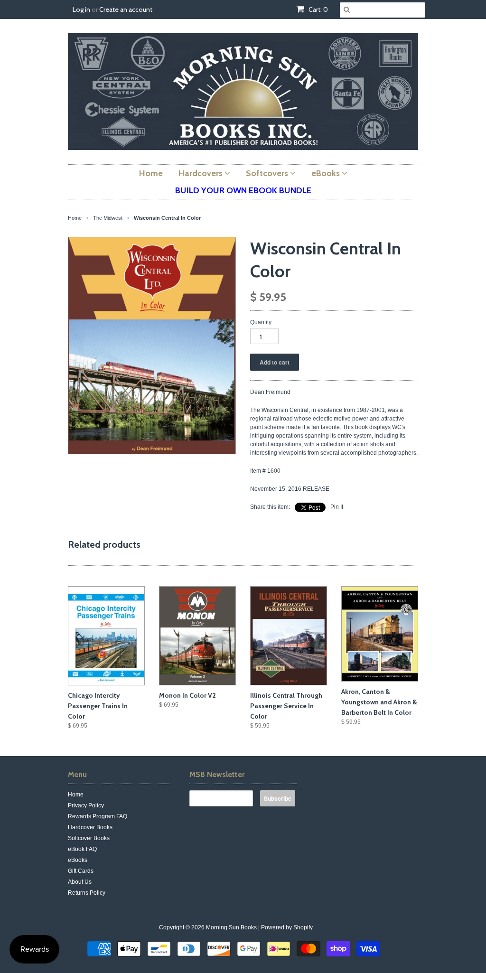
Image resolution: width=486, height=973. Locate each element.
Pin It (336, 507)
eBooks (77, 860)
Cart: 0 (317, 9)
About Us (80, 882)
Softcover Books (89, 838)
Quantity (260, 322)
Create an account (125, 9)
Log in (81, 9)
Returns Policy (86, 892)
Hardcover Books (90, 827)
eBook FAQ (82, 849)
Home (76, 794)
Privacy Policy (86, 805)
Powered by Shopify (287, 927)
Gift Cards (80, 871)
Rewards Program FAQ (97, 816)
